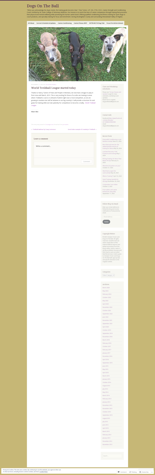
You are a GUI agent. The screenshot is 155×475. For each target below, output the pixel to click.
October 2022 (107, 310)
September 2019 (108, 333)
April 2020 (106, 327)
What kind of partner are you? (111, 166)
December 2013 (107, 405)
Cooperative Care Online (110, 184)
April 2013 (106, 428)
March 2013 (106, 431)
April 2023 (106, 304)
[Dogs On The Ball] (77, 54)
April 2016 (106, 359)
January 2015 (106, 379)
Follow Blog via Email (110, 204)
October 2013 (107, 412)
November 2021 (107, 320)
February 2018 (107, 343)
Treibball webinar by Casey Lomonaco (43, 129)
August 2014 (106, 386)
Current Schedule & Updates (46, 23)
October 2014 (107, 382)
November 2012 (107, 444)
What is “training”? (108, 176)
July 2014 (105, 389)
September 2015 (108, 363)
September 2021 (108, 323)
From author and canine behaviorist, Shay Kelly (110, 190)
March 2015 (106, 376)
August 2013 (106, 418)
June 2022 (105, 317)
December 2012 (107, 441)
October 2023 (107, 297)
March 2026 (106, 288)
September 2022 (108, 314)
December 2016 (107, 356)
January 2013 (106, 438)
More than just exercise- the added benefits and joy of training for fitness (111, 146)
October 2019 (107, 330)
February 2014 (107, 399)
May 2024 (105, 291)
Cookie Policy (44, 472)
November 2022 (107, 307)
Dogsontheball (51, 84)
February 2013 (107, 435)
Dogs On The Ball (43, 6)
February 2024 (107, 294)
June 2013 (105, 425)
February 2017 (107, 350)
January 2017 (106, 353)
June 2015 (105, 366)
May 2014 (105, 392)
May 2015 (105, 369)
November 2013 (107, 408)
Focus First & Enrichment (115, 23)
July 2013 (105, 422)
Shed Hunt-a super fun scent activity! (109, 172)
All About (31, 23)
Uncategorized (49, 124)
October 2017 (107, 346)
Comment (86, 161)
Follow (106, 222)
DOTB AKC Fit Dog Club (96, 23)
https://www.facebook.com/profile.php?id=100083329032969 (112, 120)
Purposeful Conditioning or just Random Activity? (112, 140)
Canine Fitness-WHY (80, 23)
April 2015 (106, 372)
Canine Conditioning (65, 23)
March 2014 (106, 395)
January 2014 (106, 402)
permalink (65, 124)
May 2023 (105, 301)
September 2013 (108, 415)
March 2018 (106, 340)
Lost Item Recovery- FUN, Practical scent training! (110, 152)
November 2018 (107, 337)
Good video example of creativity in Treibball (82, 129)
